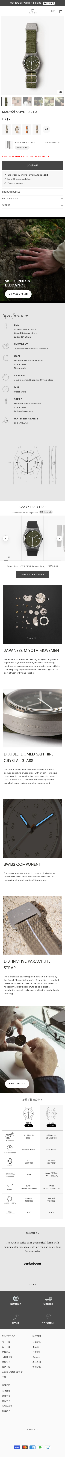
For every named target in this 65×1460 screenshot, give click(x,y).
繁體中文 (31, 1429)
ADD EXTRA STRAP (32, 574)
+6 (46, 129)
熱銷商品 (6, 1352)
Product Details (11, 191)
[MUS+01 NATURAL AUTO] (16, 129)
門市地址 (36, 1352)
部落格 (35, 1347)
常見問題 (6, 1391)
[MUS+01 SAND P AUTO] (36, 129)
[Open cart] (60, 11)
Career (36, 1357)
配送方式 (6, 1401)
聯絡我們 (6, 1411)
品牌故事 (36, 1342)
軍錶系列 (6, 1361)
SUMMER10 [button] (49, 3)
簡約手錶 (6, 1367)
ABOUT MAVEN (17, 1083)
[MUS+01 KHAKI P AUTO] (6, 129)
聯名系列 (36, 1361)
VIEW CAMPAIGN (18, 294)
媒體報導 (36, 1367)
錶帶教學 (6, 1396)
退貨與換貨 (7, 1406)
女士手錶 (6, 1342)
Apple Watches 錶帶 (12, 1371)
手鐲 (4, 1376)
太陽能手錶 (7, 1357)
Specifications (10, 198)
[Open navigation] (4, 11)
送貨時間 (6, 205)
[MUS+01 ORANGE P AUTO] (26, 129)
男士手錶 (6, 1347)
